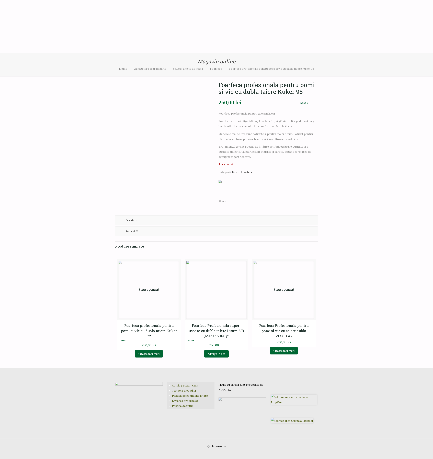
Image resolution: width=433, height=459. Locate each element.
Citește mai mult (148, 353)
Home (123, 68)
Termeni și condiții (184, 390)
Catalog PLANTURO (185, 385)
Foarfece (216, 68)
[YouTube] (216, 453)
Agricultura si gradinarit (150, 68)
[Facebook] (212, 453)
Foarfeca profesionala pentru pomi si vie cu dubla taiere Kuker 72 (149, 330)
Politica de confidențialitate (190, 395)
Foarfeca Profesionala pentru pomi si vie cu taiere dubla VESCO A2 (284, 330)
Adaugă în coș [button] (216, 353)
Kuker (236, 172)
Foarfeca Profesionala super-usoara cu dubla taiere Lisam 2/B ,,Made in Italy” (216, 330)
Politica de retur (182, 405)
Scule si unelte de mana (188, 68)
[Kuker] (225, 186)
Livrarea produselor (185, 400)
